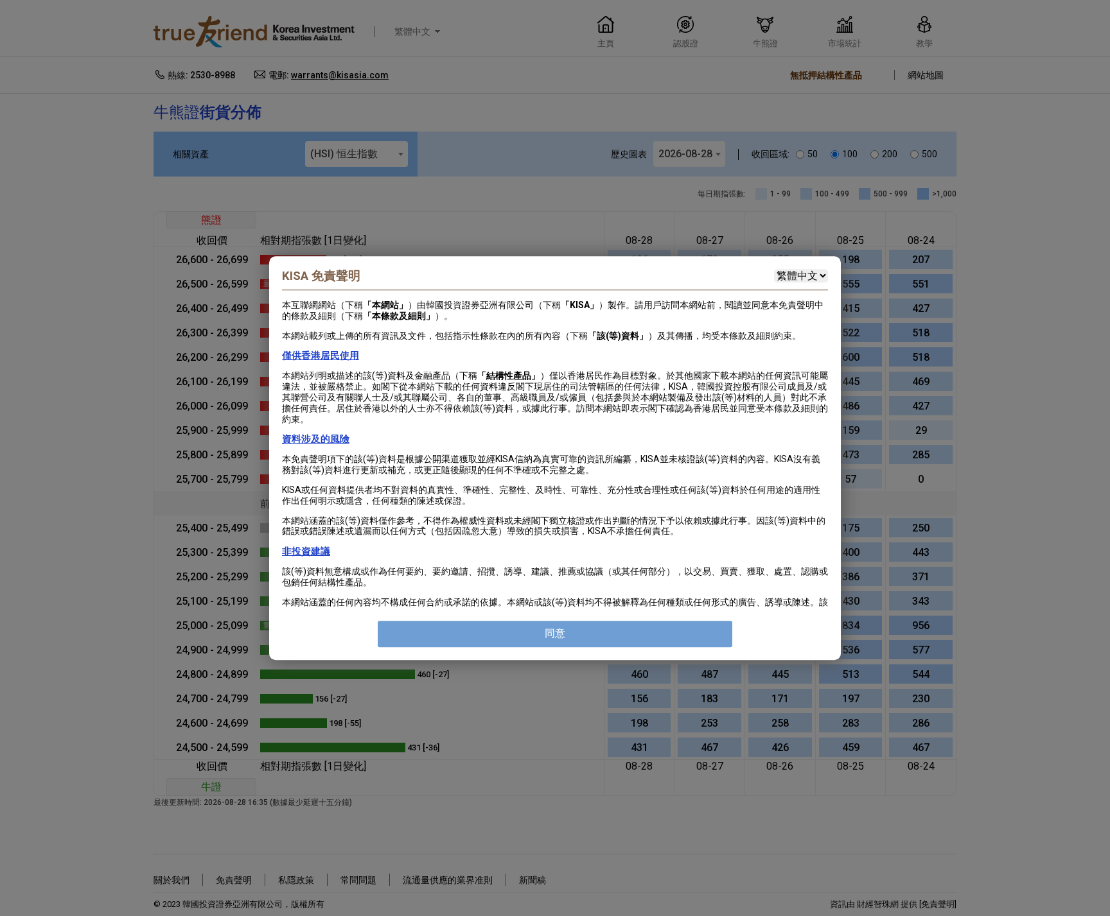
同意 (555, 633)
